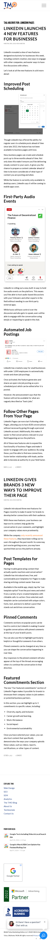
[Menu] (42, 5)
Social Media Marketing (19, 43)
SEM (6, 795)
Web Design (9, 788)
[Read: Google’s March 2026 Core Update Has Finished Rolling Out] (6, 845)
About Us (8, 806)
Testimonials (9, 810)
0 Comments (18, 467)
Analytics (8, 799)
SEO (6, 791)
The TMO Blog (10, 802)
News (11, 43)
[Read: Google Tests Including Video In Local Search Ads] (6, 835)
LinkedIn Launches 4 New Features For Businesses (25, 33)
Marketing (6, 43)
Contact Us (9, 813)
